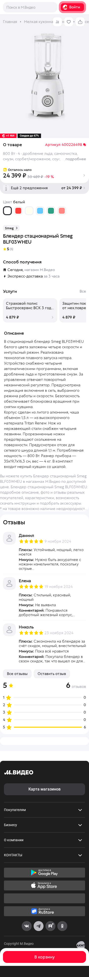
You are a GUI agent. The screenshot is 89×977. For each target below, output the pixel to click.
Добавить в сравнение (57, 21)
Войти (74, 7)
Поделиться (80, 21)
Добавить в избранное (68, 21)
